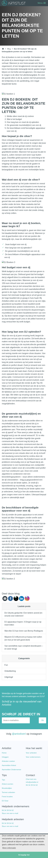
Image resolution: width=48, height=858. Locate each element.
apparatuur (27, 515)
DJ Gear (5, 801)
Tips (3, 780)
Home (4, 753)
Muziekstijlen (7, 788)
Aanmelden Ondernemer (11, 770)
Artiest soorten (7, 784)
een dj (33, 207)
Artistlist (17, 541)
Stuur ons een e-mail (10, 813)
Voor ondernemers (33, 757)
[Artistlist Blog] (14, 3)
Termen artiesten (8, 792)
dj (44, 341)
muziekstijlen (7, 424)
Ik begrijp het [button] (24, 855)
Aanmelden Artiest (9, 765)
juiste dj (8, 60)
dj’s (37, 483)
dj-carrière (26, 339)
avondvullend (31, 283)
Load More (24, 586)
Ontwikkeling (10, 671)
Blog (9, 49)
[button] (40, 3)
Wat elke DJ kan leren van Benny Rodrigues (23, 631)
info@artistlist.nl (32, 782)
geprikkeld (6, 152)
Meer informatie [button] (9, 848)
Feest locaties (7, 796)
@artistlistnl (19, 733)
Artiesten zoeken (8, 761)
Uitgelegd (8, 677)
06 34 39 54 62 (32, 785)
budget (23, 295)
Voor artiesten (31, 753)
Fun (6, 665)
